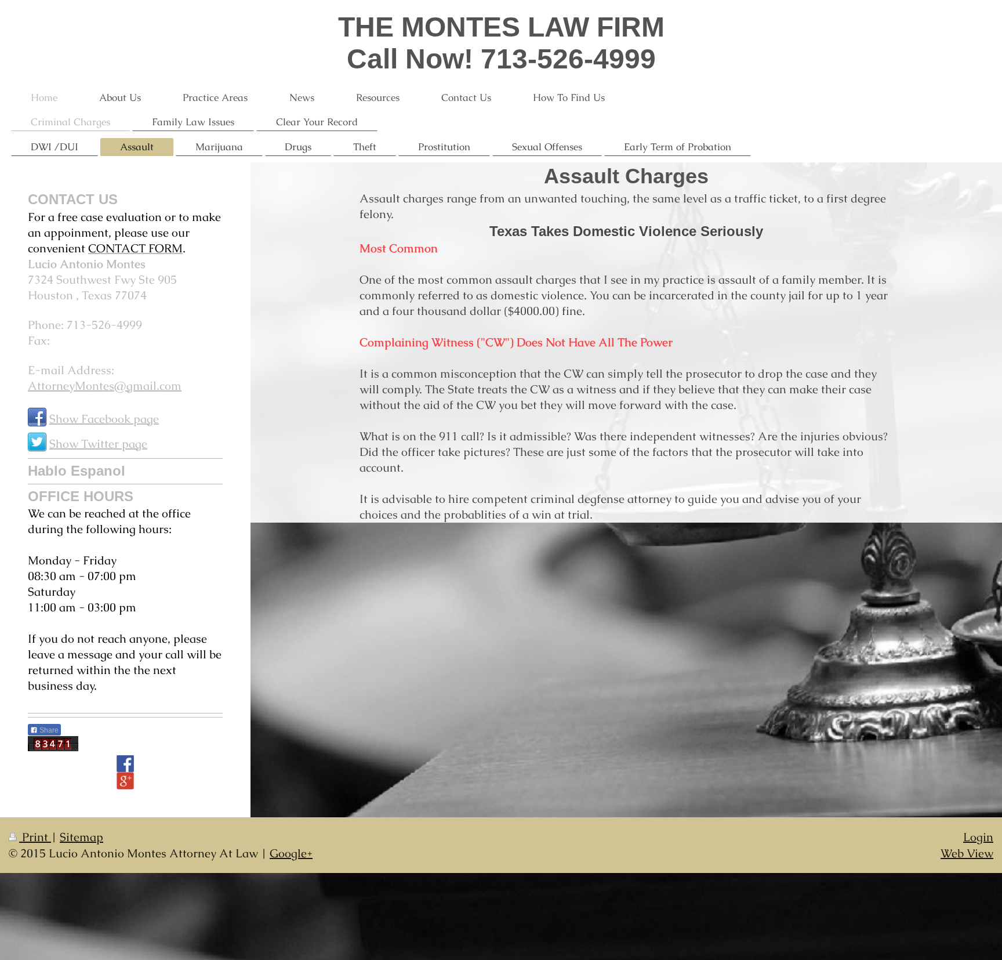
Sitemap (81, 837)
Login (978, 837)
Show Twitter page (98, 443)
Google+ (291, 853)
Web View (967, 853)
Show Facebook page (104, 418)
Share (48, 730)
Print (35, 837)
